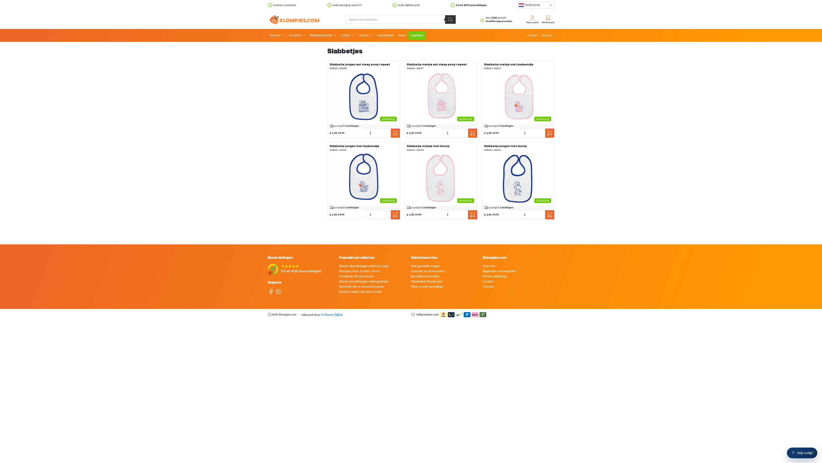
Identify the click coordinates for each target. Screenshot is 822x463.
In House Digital (332, 315)
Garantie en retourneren (428, 271)
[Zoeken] (450, 19)
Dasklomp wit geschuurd (356, 276)
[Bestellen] (363, 97)
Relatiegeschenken (321, 35)
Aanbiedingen (385, 35)
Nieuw (402, 35)
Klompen (275, 35)
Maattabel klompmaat (426, 281)
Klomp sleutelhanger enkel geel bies (364, 281)
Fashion (345, 35)
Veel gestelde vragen (425, 266)
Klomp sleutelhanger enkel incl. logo (364, 266)
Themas (364, 35)
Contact (532, 35)
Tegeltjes (416, 35)
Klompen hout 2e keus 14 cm (359, 271)
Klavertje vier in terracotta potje (361, 286)
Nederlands (532, 5)
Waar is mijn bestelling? (427, 286)
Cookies (488, 281)
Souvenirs (295, 35)
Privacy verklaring (494, 276)
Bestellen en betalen (425, 276)
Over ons (546, 35)
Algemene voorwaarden (499, 271)
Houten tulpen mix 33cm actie (360, 292)
